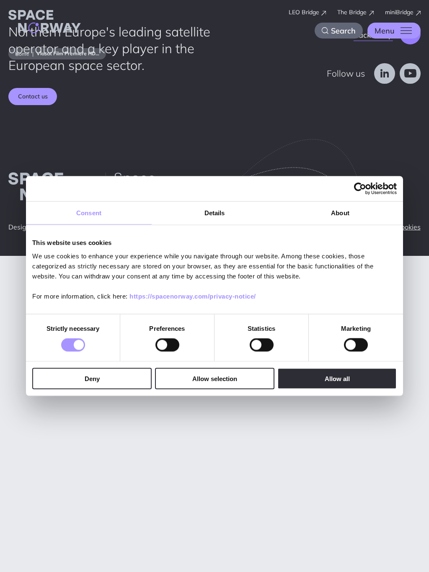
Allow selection (214, 378)
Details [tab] (214, 212)
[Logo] (44, 23)
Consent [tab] (88, 212)
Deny (92, 378)
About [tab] (340, 212)
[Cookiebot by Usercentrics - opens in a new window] (360, 189)
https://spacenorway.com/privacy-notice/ (192, 295)
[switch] (167, 345)
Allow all (337, 378)
